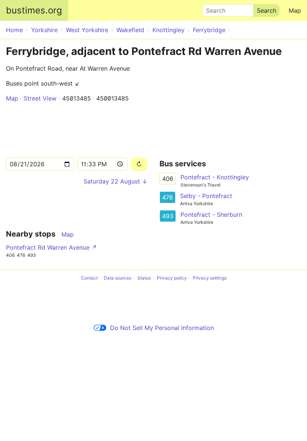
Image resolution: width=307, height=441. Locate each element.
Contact (89, 278)
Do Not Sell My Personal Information (162, 327)
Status (144, 278)
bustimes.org (34, 10)
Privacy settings (210, 278)
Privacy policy (172, 278)
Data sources (117, 278)
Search (212, 8)
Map (295, 10)
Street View (40, 98)
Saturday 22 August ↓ (115, 181)
